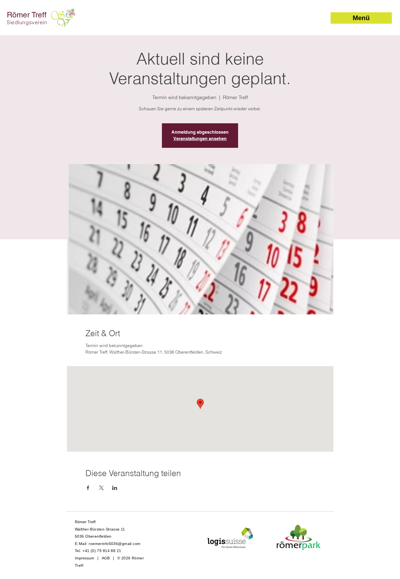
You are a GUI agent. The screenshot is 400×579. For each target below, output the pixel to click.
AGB (106, 558)
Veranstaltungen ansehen (200, 138)
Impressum (84, 558)
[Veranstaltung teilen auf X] (101, 488)
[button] (361, 18)
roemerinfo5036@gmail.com (114, 543)
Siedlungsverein (27, 22)
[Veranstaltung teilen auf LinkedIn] (114, 488)
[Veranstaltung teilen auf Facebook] (88, 488)
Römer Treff (27, 14)
